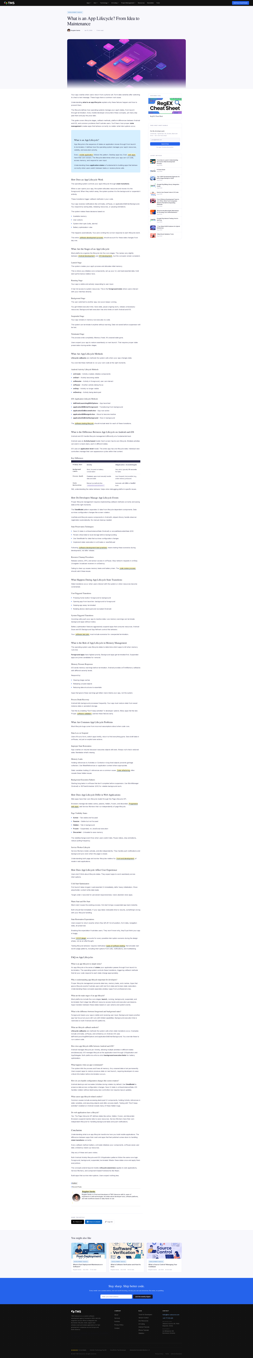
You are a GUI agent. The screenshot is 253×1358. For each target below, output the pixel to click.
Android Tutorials (144, 1327)
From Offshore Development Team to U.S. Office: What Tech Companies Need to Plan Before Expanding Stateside (168, 202)
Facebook (105, 1333)
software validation (84, 714)
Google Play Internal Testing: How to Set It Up (167, 219)
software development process (91, 238)
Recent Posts (77, 1187)
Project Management (127, 3)
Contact (116, 1328)
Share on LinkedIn (94, 1222)
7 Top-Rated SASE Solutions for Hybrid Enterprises (168, 227)
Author (74, 1183)
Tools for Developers (145, 1314)
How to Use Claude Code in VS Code (167, 192)
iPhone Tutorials (144, 1330)
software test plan (82, 634)
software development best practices (93, 548)
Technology (103, 3)
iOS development (105, 256)
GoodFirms (83, 1333)
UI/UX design (81, 938)
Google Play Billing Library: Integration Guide (168, 185)
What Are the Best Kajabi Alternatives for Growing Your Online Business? (168, 211)
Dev (95, 3)
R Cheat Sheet (161, 169)
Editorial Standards (176, 1354)
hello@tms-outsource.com (171, 1314)
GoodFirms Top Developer (118, 1350)
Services (117, 1318)
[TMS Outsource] (9, 2)
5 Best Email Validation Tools (165, 234)
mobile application (86, 155)
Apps (88, 3)
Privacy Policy (118, 1325)
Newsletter (150, 3)
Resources (141, 3)
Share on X (78, 1222)
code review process (127, 568)
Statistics (141, 1333)
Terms (167, 1354)
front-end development (125, 859)
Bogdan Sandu (88, 1192)
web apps (131, 155)
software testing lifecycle (84, 423)
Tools (158, 3)
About (116, 1315)
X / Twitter (76, 1337)
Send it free (165, 144)
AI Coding (114, 3)
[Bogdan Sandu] (76, 1198)
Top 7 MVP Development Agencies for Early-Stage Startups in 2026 (168, 177)
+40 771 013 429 (168, 1318)
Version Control (143, 1318)
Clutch (74, 1333)
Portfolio (117, 1321)
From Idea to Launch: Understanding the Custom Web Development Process (167, 161)
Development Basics (75, 12)
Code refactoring (123, 770)
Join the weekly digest (143, 1296)
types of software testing (115, 946)
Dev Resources (143, 1321)
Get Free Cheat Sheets (240, 3)
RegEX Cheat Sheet (156, 116)
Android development (86, 256)
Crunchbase (94, 1333)
